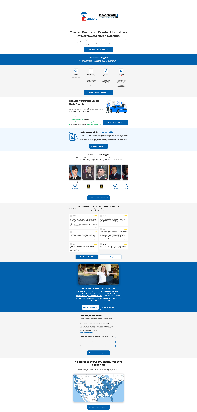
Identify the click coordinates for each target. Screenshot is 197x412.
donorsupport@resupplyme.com (89, 296)
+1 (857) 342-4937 (97, 294)
